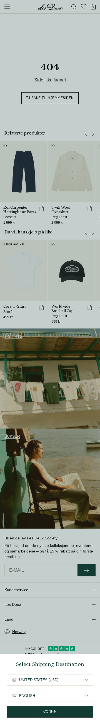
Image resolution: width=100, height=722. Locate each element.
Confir (50, 711)
